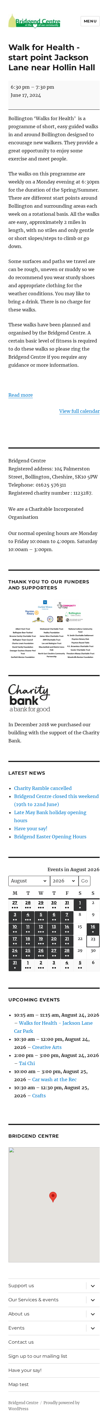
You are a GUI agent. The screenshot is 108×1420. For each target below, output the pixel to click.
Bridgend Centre (23, 1402)
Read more (20, 395)
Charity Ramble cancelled (43, 788)
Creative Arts (47, 1047)
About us (18, 1314)
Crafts (39, 1095)
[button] (53, 1200)
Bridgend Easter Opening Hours (50, 836)
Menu (90, 21)
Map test (18, 1384)
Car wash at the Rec (54, 1079)
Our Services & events (33, 1299)
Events (16, 1328)
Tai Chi (27, 1063)
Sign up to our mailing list (37, 1356)
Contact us (21, 1342)
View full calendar (79, 411)
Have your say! (31, 828)
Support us (21, 1285)
